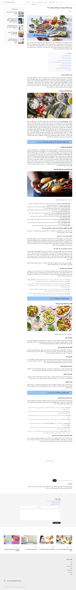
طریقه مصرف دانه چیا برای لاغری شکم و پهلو (53, 142)
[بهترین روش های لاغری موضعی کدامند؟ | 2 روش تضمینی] (21, 41)
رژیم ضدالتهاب (59, 393)
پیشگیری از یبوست (61, 378)
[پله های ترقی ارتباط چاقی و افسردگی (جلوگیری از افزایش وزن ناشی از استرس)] (21, 21)
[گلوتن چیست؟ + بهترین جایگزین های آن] (21, 34)
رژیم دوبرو (58, 298)
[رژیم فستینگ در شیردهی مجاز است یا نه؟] (47, 539)
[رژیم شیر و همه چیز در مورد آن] (29, 539)
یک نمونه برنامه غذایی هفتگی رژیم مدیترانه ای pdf (64, 480)
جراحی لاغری (69, 570)
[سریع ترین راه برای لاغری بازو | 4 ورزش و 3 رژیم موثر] (12, 539)
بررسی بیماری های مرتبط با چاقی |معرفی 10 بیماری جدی (12, 26)
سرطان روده (37, 378)
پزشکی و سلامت (69, 566)
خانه (71, 562)
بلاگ (71, 564)
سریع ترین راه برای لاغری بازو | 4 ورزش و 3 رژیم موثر (12, 550)
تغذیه (71, 568)
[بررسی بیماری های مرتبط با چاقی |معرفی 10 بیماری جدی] (21, 27)
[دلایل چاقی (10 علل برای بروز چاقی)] (21, 14)
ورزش (71, 574)
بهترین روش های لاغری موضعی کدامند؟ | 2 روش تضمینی (12, 40)
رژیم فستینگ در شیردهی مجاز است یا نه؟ (47, 549)
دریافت (55, 480)
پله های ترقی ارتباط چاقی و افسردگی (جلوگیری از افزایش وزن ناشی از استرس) (12, 20)
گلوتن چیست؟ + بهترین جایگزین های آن (12, 33)
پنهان (67, 53)
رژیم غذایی (70, 572)
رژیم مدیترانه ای (69, 200)
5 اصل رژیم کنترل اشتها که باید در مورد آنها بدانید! (64, 550)
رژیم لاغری (68, 150)
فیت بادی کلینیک (40, 47)
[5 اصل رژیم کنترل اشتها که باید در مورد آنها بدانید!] (64, 539)
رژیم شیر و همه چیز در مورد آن (31, 549)
